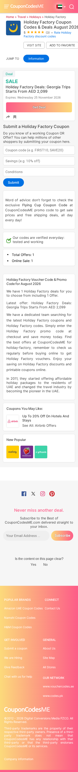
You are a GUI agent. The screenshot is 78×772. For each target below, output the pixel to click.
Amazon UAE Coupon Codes (23, 608)
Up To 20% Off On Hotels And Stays (45, 421)
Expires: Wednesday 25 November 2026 (33, 97)
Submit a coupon (15, 648)
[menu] (7, 6)
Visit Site (34, 45)
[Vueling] (12, 452)
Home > (11, 17)
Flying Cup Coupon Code (44, 205)
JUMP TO (12, 58)
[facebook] (24, 494)
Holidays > (36, 17)
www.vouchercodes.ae (58, 686)
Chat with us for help (18, 676)
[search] (71, 6)
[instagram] (43, 494)
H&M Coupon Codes (18, 627)
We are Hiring (13, 657)
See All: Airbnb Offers (39, 425)
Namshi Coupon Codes (19, 617)
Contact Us (52, 608)
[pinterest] (52, 494)
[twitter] (33, 494)
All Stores (49, 667)
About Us (49, 648)
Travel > (22, 17)
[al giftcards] (41, 452)
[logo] (27, 6)
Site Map (49, 657)
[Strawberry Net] (27, 452)
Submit (13, 182)
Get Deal (38, 107)
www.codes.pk (53, 695)
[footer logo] (39, 710)
